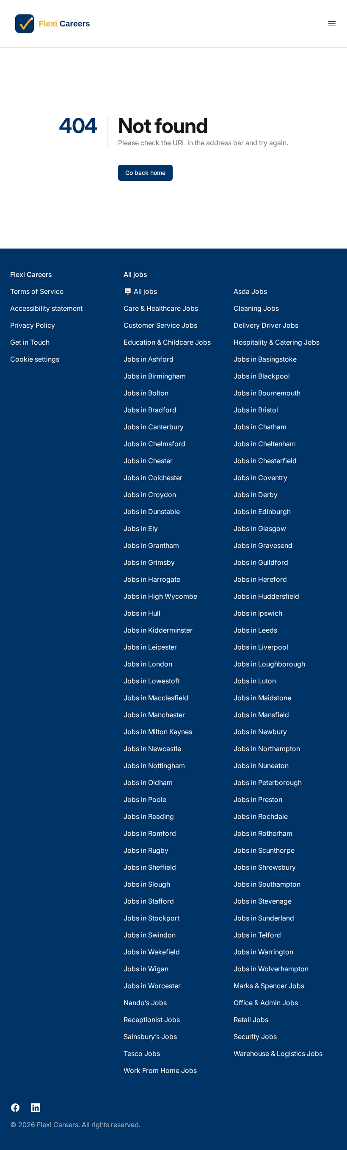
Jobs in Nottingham (154, 765)
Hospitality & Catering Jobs (276, 342)
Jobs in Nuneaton (261, 765)
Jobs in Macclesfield (156, 698)
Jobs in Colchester (153, 477)
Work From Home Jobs (160, 1070)
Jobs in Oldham (148, 782)
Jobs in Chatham (260, 427)
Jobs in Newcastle (152, 748)
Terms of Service (36, 291)
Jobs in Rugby (146, 850)
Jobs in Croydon (150, 494)
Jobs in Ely (141, 528)
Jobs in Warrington (263, 952)
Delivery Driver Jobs (266, 325)
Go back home (145, 172)
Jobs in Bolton (146, 393)
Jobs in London (148, 664)
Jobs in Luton (255, 681)
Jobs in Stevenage (263, 901)
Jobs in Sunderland (264, 918)
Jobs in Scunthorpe (264, 850)
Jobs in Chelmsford (154, 444)
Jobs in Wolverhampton (271, 969)
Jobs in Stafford (149, 901)
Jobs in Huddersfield (266, 596)
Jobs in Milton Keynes (158, 731)
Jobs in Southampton (267, 884)
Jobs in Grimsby (149, 562)
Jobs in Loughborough (269, 664)
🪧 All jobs (140, 291)
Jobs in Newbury (260, 731)
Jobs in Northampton (267, 748)
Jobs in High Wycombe (160, 596)
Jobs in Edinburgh (262, 511)
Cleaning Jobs (256, 308)
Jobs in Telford (257, 935)
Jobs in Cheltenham (265, 444)
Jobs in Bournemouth (267, 393)
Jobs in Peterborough (268, 782)
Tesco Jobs (142, 1053)
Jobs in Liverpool (261, 647)
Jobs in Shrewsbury (265, 867)
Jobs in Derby (256, 494)
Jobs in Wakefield (152, 952)
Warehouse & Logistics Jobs (278, 1053)
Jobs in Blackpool (262, 376)
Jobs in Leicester (150, 647)
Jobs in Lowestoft (151, 681)
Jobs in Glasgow (260, 528)
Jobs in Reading (149, 816)
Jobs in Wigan (146, 969)
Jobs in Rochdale (261, 816)
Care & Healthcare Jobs (161, 308)
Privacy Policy (32, 325)
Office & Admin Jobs (266, 1002)
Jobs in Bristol (256, 410)
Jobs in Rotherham (263, 833)
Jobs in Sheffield (150, 867)
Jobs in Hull (142, 613)
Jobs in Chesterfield (265, 460)
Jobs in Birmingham (155, 376)
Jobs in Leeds (255, 630)
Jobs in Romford (150, 833)
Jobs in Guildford (261, 562)
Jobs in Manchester (154, 714)
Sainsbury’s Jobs (150, 1036)
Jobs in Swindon (150, 935)
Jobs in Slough (147, 884)
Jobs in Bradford (150, 410)
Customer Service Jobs (160, 325)
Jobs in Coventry (260, 477)
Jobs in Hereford (260, 579)
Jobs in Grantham (151, 545)
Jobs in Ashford (149, 359)
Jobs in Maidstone (262, 698)
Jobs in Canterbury (154, 427)
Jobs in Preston (258, 799)
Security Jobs (255, 1036)
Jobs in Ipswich (258, 613)
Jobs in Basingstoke (265, 359)
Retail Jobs (251, 1019)
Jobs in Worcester (152, 985)
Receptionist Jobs (152, 1019)
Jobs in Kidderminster (158, 630)
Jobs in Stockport (151, 918)
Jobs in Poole (145, 799)
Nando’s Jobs (145, 1002)
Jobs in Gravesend (263, 545)
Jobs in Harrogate (152, 579)
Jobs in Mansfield (261, 714)
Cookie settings (34, 359)
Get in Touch (30, 342)
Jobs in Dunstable (152, 511)
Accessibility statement (46, 308)
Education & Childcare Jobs (167, 342)
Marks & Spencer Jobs (269, 985)
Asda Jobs (250, 291)
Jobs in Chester (148, 460)
